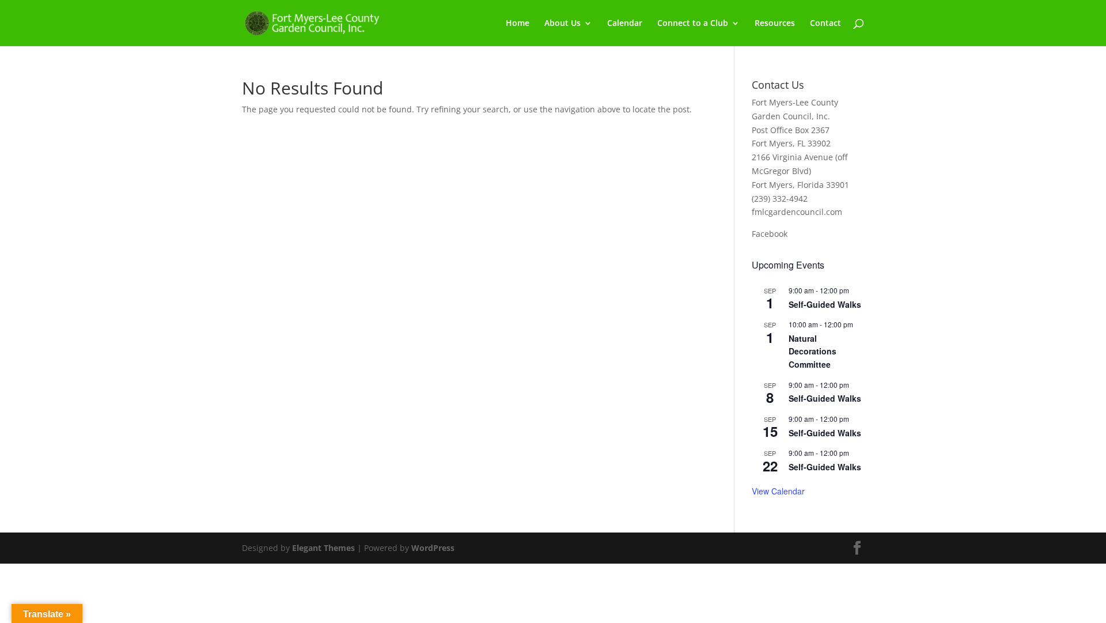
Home (517, 23)
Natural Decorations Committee (812, 351)
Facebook (769, 233)
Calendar (624, 23)
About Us (562, 23)
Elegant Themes (323, 547)
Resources (775, 23)
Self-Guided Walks (825, 304)
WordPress (432, 547)
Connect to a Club (692, 23)
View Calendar (778, 491)
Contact (825, 23)
